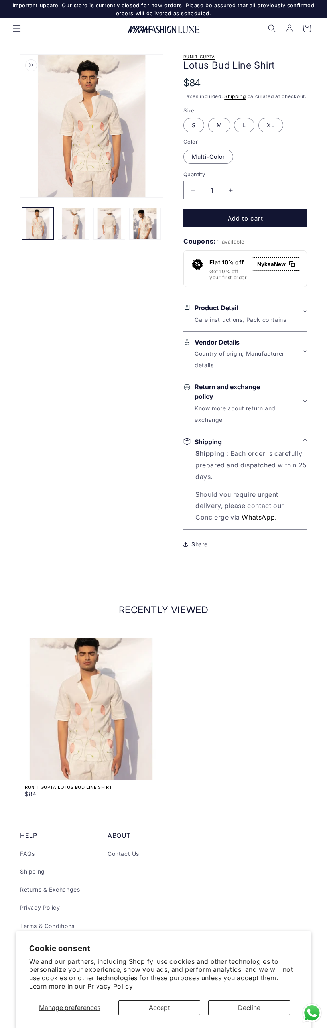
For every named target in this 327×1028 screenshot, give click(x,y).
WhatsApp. (259, 517)
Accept (159, 1008)
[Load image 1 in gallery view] (38, 224)
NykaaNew (271, 264)
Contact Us (123, 853)
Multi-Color (208, 156)
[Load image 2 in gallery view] (74, 224)
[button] (17, 28)
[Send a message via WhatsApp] (312, 1013)
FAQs (27, 853)
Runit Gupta (199, 56)
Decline (249, 1008)
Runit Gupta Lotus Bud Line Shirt (68, 787)
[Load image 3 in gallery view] (109, 224)
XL (271, 125)
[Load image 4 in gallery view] (145, 224)
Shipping (235, 96)
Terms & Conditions (47, 925)
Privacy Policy (110, 986)
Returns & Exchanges (50, 889)
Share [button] (199, 544)
